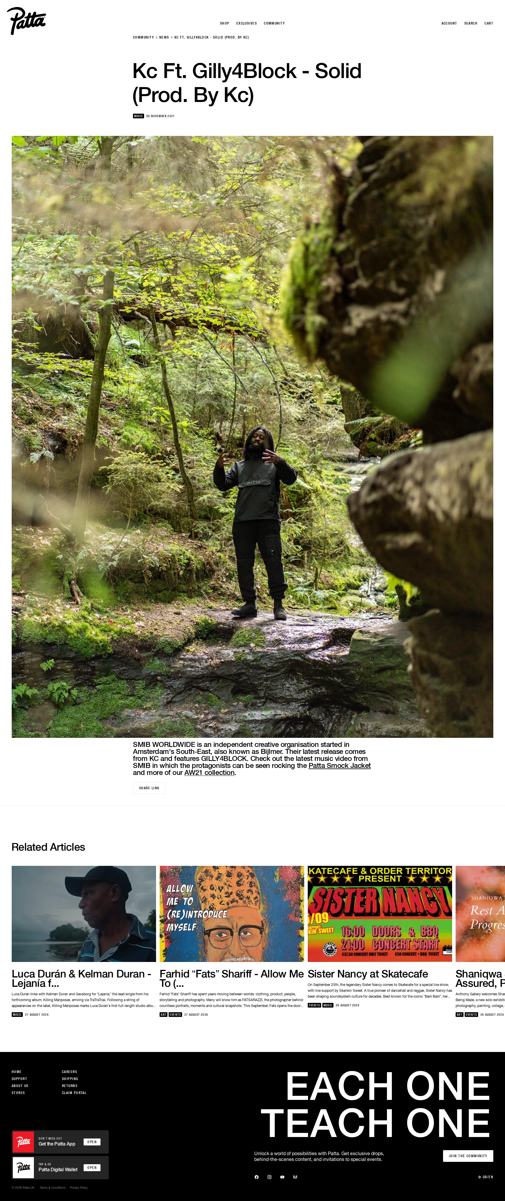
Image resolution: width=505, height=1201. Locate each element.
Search (471, 23)
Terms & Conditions (52, 1187)
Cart (489, 23)
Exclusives (246, 23)
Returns (69, 1086)
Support (19, 1079)
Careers (69, 1072)
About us (20, 1086)
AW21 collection (209, 772)
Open (92, 1142)
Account (449, 23)
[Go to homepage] (26, 21)
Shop (224, 23)
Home (17, 1072)
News (164, 37)
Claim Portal (74, 1093)
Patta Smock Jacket (340, 765)
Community (143, 37)
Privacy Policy (79, 1187)
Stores (18, 1093)
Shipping (70, 1079)
